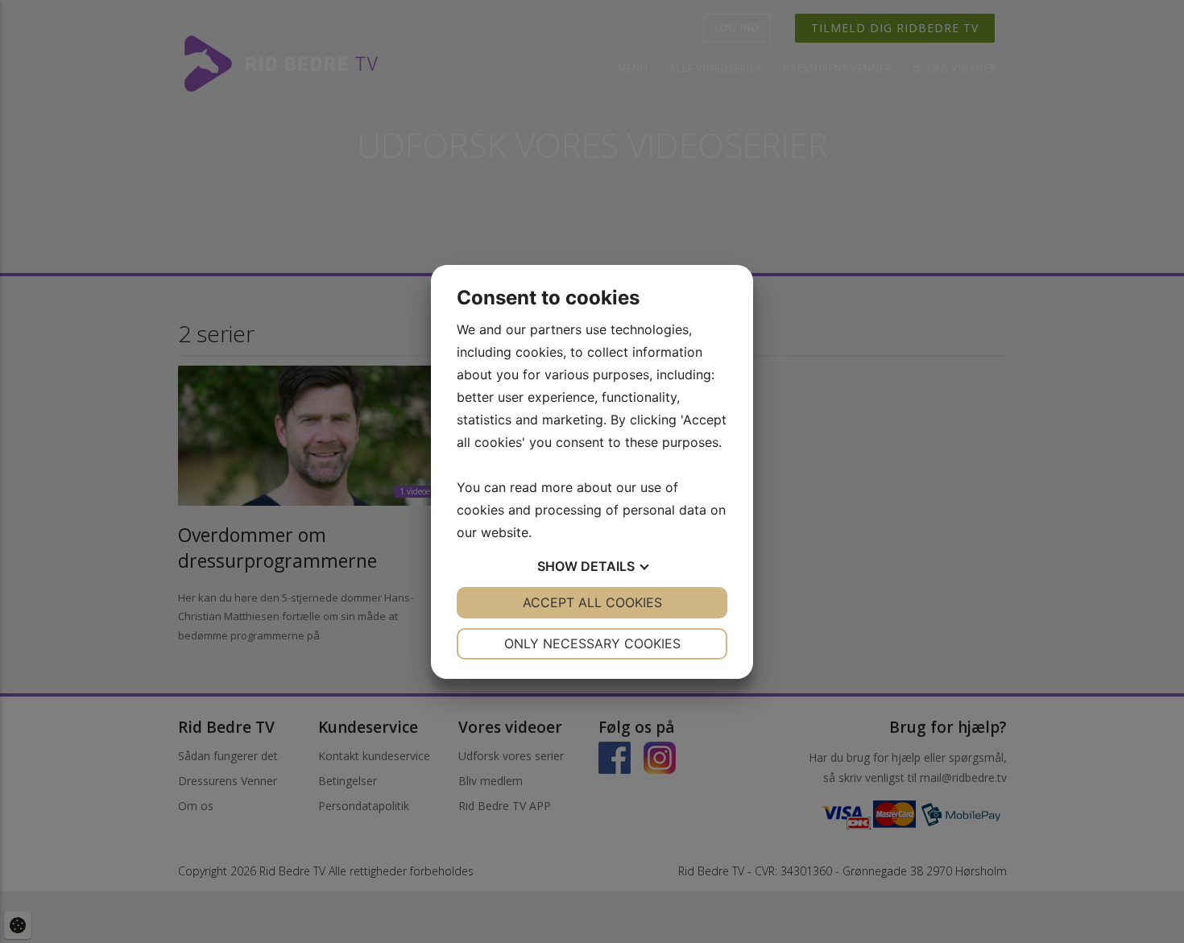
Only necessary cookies (592, 643)
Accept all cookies (592, 602)
